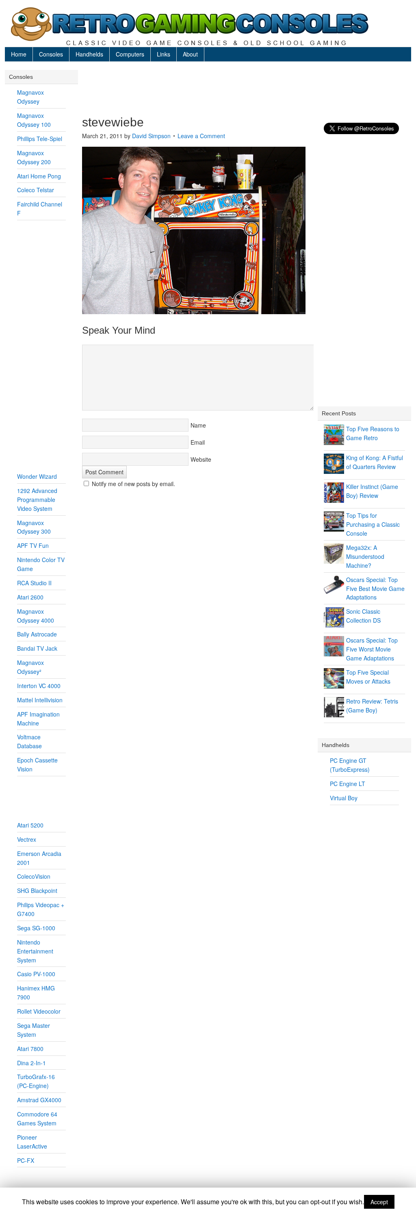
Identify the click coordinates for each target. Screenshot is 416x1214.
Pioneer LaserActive (32, 1141)
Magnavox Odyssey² (30, 666)
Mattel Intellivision (40, 700)
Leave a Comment (201, 136)
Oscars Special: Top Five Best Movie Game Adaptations (375, 589)
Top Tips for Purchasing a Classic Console (373, 524)
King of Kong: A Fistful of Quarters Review (374, 462)
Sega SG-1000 (36, 928)
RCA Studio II (34, 583)
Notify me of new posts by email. (133, 484)
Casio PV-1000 (36, 974)
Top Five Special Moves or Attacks (368, 676)
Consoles (51, 54)
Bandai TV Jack (37, 648)
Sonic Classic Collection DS (363, 615)
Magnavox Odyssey (30, 96)
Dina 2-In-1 (31, 1063)
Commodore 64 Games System (37, 1118)
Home (18, 54)
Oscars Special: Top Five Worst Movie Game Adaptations (372, 649)
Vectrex (26, 839)
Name (198, 425)
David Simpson (151, 136)
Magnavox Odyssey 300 (34, 527)
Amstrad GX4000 (39, 1100)
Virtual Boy (344, 798)
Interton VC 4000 (39, 686)
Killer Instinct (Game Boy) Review (372, 490)
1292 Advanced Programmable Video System (37, 499)
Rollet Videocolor (39, 1011)
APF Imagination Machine (38, 718)
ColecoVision (33, 876)
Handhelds (89, 54)
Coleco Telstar (35, 190)
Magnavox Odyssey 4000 (35, 615)
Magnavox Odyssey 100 (34, 119)
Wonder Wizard (37, 476)
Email (198, 442)
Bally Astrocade (37, 634)
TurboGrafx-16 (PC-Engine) (36, 1081)
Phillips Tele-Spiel (39, 139)
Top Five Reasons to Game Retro (372, 433)
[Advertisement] (244, 88)
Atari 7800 (30, 1049)
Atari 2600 (30, 597)
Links (163, 54)
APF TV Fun (33, 545)
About (190, 54)
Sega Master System (33, 1029)
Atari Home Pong (39, 176)
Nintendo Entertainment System (35, 951)
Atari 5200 (30, 825)
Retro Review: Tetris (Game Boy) (372, 705)
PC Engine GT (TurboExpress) (350, 764)
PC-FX (25, 1160)
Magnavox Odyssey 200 (34, 157)
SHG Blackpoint (37, 890)
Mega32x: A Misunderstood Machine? (365, 556)
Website (201, 459)
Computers (130, 54)
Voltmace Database (29, 741)
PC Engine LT (347, 784)
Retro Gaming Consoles (208, 26)
